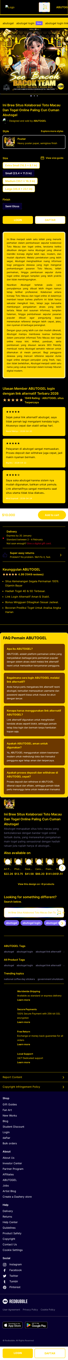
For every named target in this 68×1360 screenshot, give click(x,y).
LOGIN (18, 1353)
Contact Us (10, 1244)
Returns (7, 1216)
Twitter (13, 1275)
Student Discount (13, 1126)
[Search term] (45, 7)
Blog (5, 1121)
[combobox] (44, 7)
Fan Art (7, 1110)
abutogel (8, 23)
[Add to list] (7, 861)
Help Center (10, 1222)
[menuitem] (8, 23)
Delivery (8, 1211)
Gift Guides (10, 1104)
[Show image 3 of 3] (37, 95)
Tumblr (13, 1281)
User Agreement (11, 1309)
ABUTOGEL (11, 946)
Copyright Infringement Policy (21, 1086)
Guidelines (9, 1227)
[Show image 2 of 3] (34, 95)
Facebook (15, 1270)
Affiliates (8, 1174)
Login (6, 1132)
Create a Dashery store (17, 1196)
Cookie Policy (48, 1309)
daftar (6, 1137)
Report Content (12, 1077)
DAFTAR (50, 1353)
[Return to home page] (20, 7)
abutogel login (28, 23)
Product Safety (12, 1233)
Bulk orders (10, 1143)
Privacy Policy (30, 1309)
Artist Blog (9, 1191)
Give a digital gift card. (39, 543)
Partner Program (13, 1168)
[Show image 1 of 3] (31, 96)
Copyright (9, 1238)
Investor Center (12, 1163)
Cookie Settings (13, 1249)
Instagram (15, 1264)
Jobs (6, 1185)
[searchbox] (34, 912)
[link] (11, 923)
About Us (8, 1157)
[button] (49, 868)
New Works (10, 1115)
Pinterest (14, 1287)
